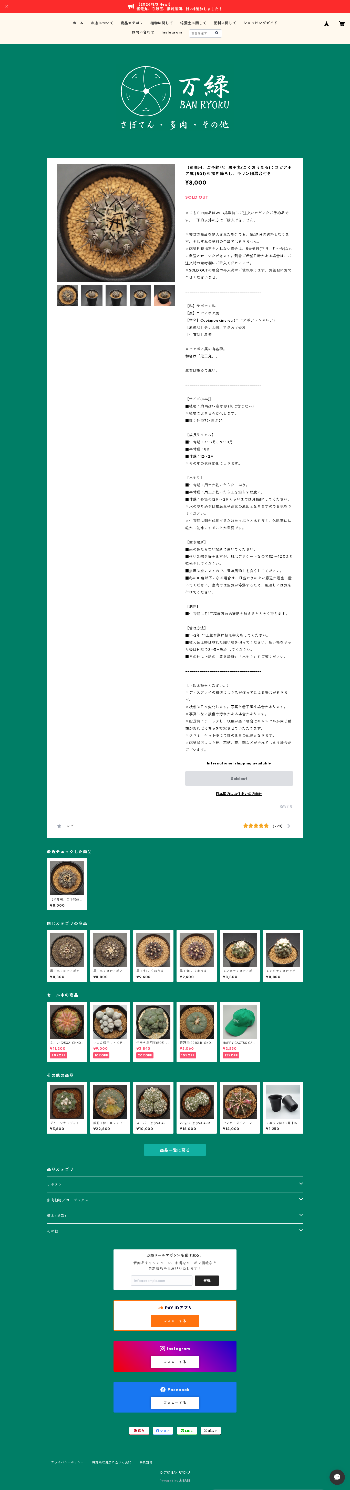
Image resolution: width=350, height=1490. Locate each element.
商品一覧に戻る (175, 1150)
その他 (52, 1231)
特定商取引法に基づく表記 (111, 1462)
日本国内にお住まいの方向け (239, 794)
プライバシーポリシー (67, 1462)
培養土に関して (193, 23)
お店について (102, 23)
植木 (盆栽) (56, 1215)
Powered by (169, 1481)
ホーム (78, 23)
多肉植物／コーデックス (68, 1200)
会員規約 (146, 1462)
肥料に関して (225, 23)
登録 (207, 1280)
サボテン (54, 1184)
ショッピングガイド (260, 23)
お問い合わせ (143, 32)
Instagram (171, 32)
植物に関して (161, 23)
